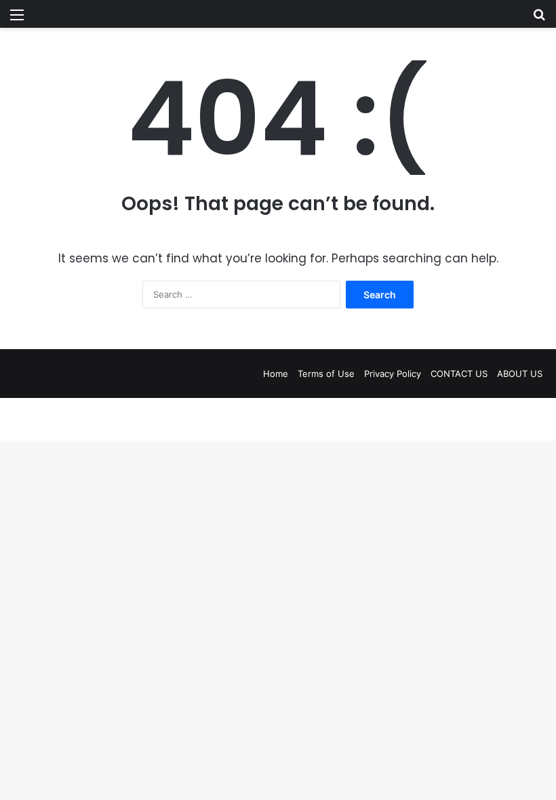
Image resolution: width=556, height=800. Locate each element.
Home (275, 373)
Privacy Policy (392, 373)
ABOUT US (519, 373)
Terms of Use (326, 373)
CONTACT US (459, 373)
